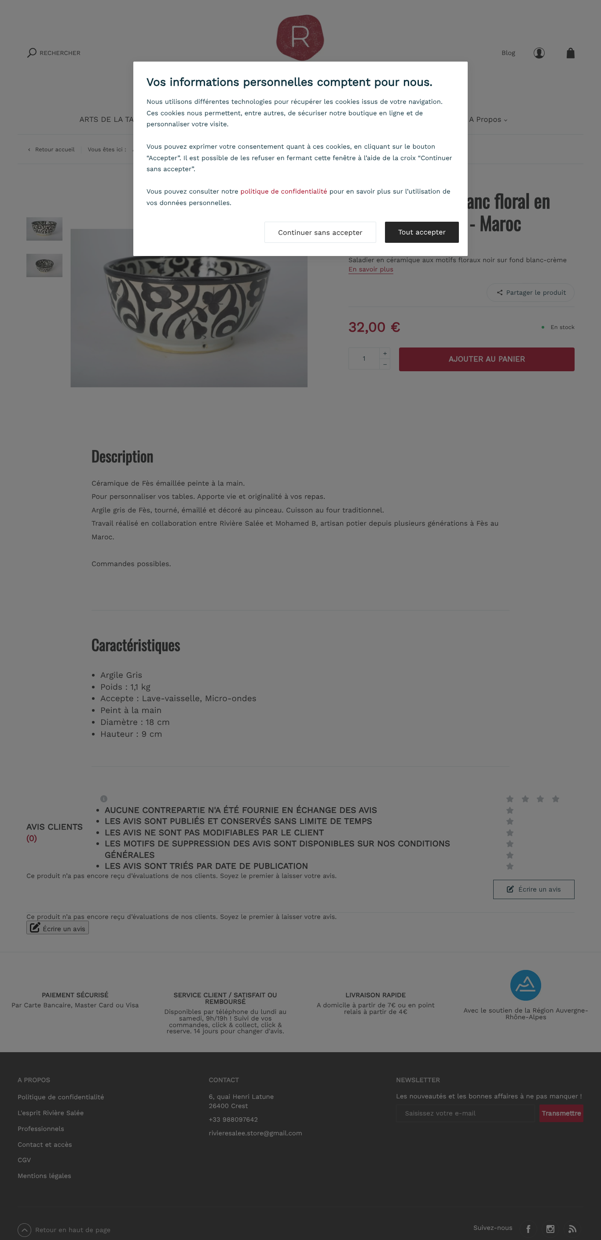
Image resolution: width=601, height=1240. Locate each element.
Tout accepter (422, 232)
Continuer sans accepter (320, 232)
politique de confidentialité (284, 191)
